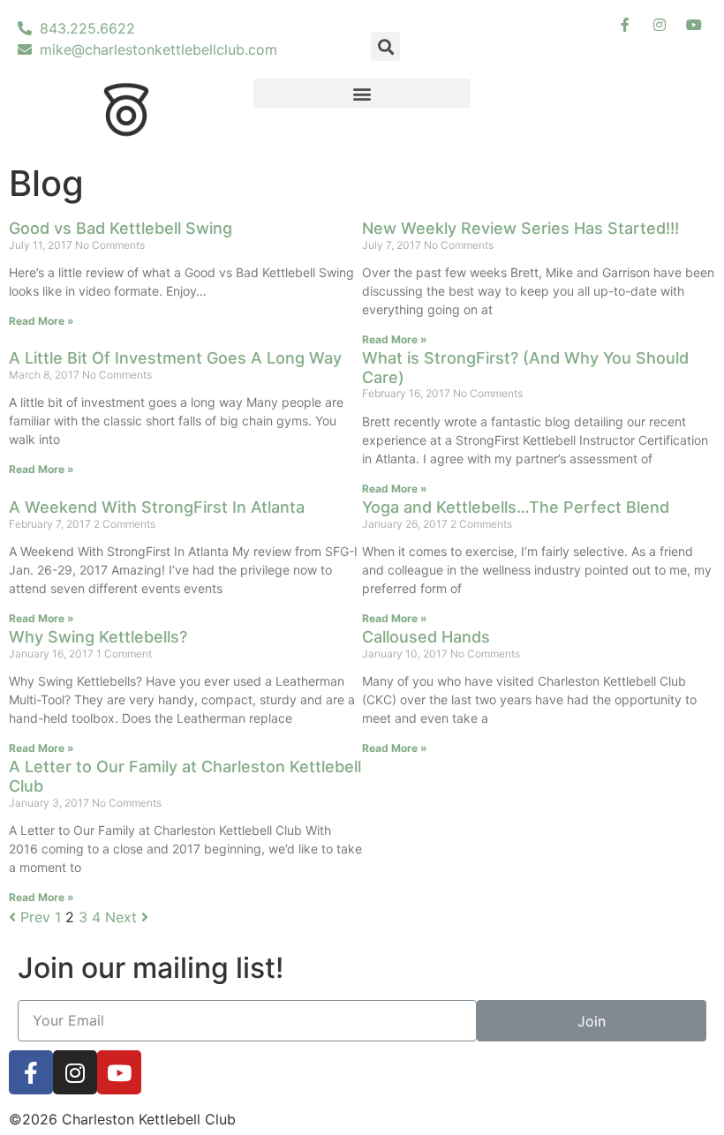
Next (123, 917)
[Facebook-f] (31, 1072)
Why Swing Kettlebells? (98, 637)
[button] (362, 93)
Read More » (41, 320)
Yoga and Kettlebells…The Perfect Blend (515, 507)
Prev (33, 917)
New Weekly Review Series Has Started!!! (520, 228)
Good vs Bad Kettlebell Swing (120, 228)
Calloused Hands (426, 637)
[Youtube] (119, 1072)
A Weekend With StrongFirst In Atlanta (157, 507)
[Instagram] (75, 1072)
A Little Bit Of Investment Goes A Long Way (175, 358)
